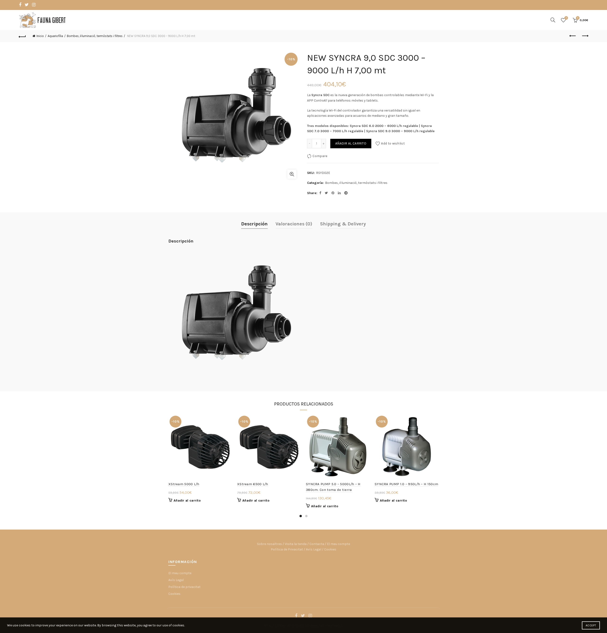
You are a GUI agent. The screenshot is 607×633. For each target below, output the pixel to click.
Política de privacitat (184, 587)
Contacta (316, 544)
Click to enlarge (291, 174)
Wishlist (566, 18)
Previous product (573, 36)
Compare (320, 156)
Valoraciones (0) (294, 224)
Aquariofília (55, 36)
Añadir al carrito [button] (187, 500)
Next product (585, 36)
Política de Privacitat (287, 549)
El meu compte (338, 544)
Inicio (40, 36)
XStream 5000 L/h (183, 484)
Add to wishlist (393, 143)
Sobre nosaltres (269, 544)
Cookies (330, 549)
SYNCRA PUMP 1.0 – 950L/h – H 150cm (406, 484)
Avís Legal (313, 549)
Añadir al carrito (350, 143)
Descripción (254, 224)
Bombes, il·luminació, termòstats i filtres (95, 36)
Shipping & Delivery (343, 224)
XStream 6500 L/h (252, 484)
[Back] (22, 36)
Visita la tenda (296, 544)
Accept (591, 625)
